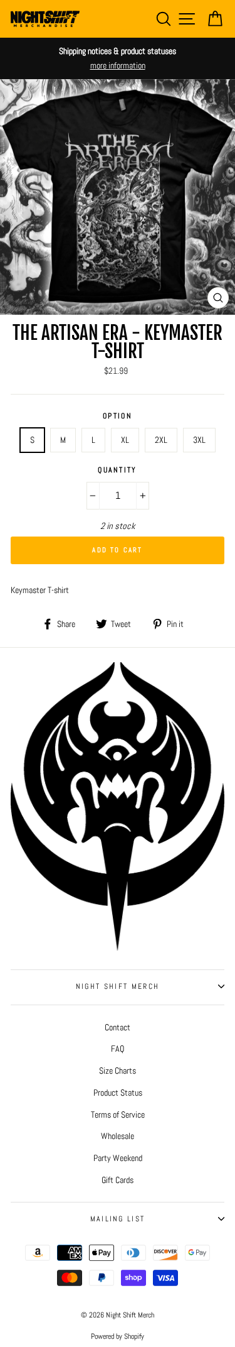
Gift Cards (117, 1180)
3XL (199, 439)
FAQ (117, 1048)
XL (125, 439)
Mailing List (117, 1218)
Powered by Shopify (117, 1336)
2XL (161, 439)
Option (117, 416)
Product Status (117, 1092)
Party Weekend (117, 1158)
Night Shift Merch (117, 986)
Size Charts (117, 1070)
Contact (117, 1027)
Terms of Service (118, 1114)
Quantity (117, 470)
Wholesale (117, 1136)
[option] (117, 58)
